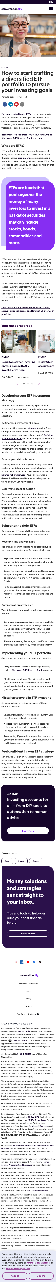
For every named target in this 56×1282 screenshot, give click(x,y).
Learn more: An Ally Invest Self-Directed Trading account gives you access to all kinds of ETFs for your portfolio (27, 311)
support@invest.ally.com (37, 1190)
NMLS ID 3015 (24, 1031)
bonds (28, 157)
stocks (21, 157)
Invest (21, 861)
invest (4, 67)
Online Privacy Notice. (18, 1268)
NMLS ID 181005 (21, 1040)
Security (28, 1006)
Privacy (28, 998)
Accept (15, 1276)
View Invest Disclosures (39, 1126)
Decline (41, 1276)
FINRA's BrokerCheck (37, 1120)
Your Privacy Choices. (38, 1262)
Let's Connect (28, 933)
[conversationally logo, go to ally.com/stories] (12, 9)
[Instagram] (16, 962)
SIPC (37, 1117)
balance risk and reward (13, 474)
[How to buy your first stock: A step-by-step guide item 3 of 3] (32, 384)
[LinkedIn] (22, 962)
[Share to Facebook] (5, 104)
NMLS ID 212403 (24, 1054)
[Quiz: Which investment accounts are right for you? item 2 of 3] (28, 384)
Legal (28, 991)
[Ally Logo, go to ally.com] (51, 2)
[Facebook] (34, 962)
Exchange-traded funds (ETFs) (16, 114)
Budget (36, 861)
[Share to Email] (22, 104)
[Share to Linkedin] (10, 104)
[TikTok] (40, 962)
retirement (32, 428)
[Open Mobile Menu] (51, 8)
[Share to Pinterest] (16, 104)
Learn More (28, 830)
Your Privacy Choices (25, 1014)
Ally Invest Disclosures (28, 983)
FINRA (31, 1117)
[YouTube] (28, 962)
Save (7, 861)
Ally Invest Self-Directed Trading (27, 670)
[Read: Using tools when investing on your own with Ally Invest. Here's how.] (18, 341)
